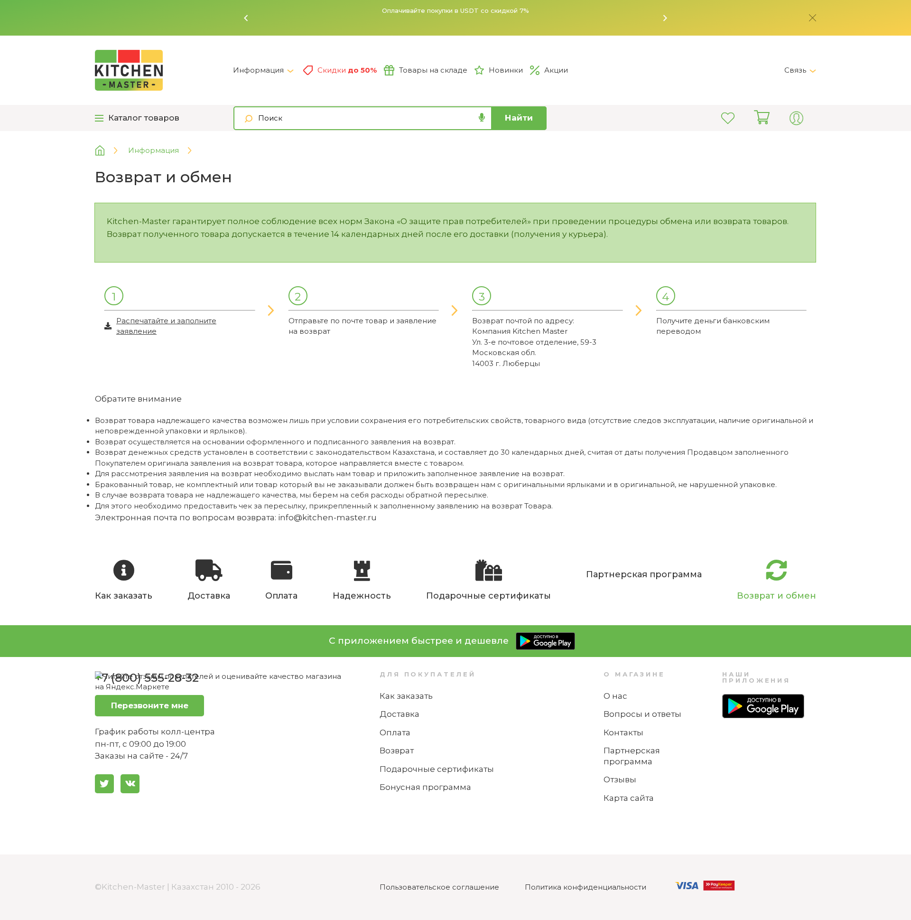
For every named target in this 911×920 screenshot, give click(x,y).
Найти (519, 117)
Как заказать (406, 696)
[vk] (130, 783)
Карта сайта (629, 798)
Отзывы (620, 779)
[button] (246, 18)
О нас (615, 696)
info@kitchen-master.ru (327, 517)
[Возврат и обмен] (164, 70)
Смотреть (592, 13)
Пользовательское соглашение (439, 887)
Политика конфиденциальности (585, 887)
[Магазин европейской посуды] (107, 150)
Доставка (399, 714)
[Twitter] (104, 783)
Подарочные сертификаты (437, 769)
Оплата (395, 732)
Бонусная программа (425, 787)
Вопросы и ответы (642, 714)
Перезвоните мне (149, 705)
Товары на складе (433, 70)
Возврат (397, 750)
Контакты (623, 732)
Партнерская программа (632, 756)
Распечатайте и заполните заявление (166, 326)
